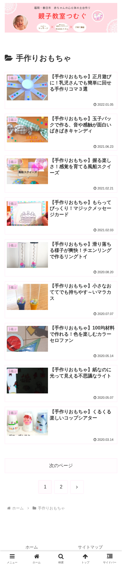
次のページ (61, 465)
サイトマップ (90, 547)
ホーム (31, 547)
